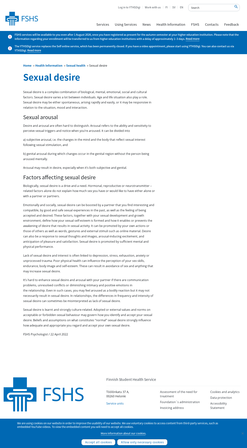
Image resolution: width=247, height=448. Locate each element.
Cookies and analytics (225, 392)
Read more (192, 39)
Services (102, 24)
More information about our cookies (123, 433)
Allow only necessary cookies (142, 442)
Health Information (170, 24)
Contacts (211, 24)
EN (181, 7)
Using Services (126, 24)
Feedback (231, 24)
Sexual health (75, 65)
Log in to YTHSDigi (129, 7)
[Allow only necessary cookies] (242, 433)
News (146, 24)
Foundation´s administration (180, 402)
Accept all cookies (98, 442)
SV (173, 7)
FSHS (195, 24)
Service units (115, 403)
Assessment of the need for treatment (178, 394)
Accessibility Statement (218, 405)
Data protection (221, 398)
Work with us (153, 7)
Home (27, 65)
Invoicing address (172, 408)
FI (166, 7)
